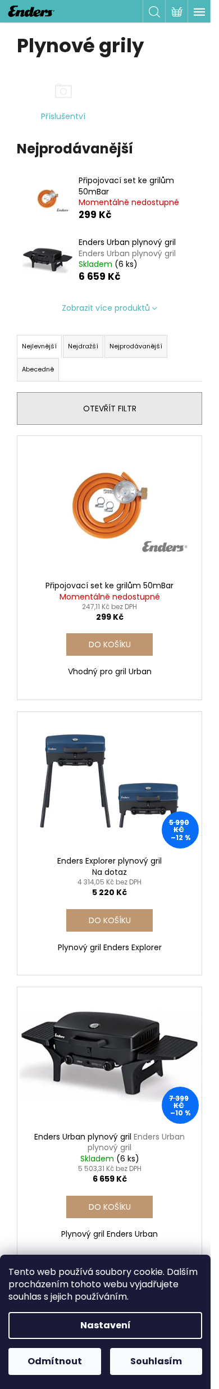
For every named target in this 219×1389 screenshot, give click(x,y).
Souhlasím (156, 1361)
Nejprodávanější (136, 346)
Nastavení (105, 1325)
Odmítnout (55, 1361)
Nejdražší (83, 346)
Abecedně (38, 369)
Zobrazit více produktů (106, 308)
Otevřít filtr (109, 408)
